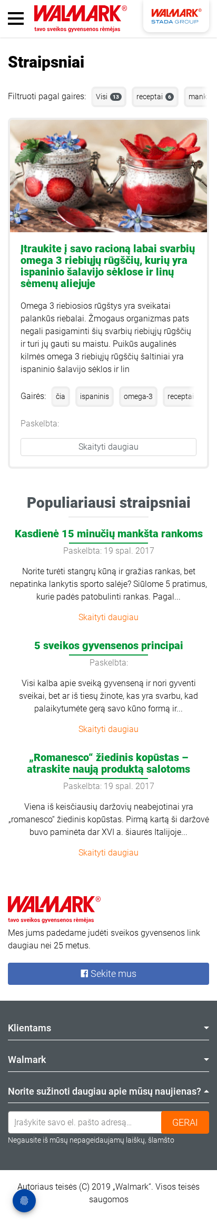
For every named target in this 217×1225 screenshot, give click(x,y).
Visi (107, 96)
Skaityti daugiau (108, 447)
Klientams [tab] (29, 1027)
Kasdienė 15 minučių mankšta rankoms (109, 533)
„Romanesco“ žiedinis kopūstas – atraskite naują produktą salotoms (108, 763)
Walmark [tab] (27, 1059)
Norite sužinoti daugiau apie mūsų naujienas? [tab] (104, 1091)
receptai (153, 96)
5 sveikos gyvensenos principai (108, 645)
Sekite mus (112, 973)
